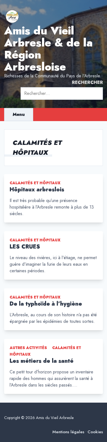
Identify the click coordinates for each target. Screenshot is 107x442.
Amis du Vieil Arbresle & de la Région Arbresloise (48, 49)
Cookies (95, 432)
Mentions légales (68, 432)
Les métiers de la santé (42, 361)
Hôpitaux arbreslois (37, 190)
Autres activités (28, 347)
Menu (19, 114)
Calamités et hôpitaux (35, 183)
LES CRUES (25, 247)
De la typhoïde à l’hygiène (46, 304)
